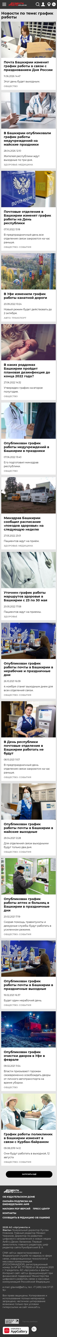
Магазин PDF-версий (16, 1208)
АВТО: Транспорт (15, 318)
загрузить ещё (29, 1174)
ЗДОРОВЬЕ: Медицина (18, 165)
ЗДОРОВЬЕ (10, 616)
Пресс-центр (41, 1208)
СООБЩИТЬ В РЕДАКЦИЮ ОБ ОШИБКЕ (26, 1217)
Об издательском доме (19, 1196)
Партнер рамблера (29, 1321)
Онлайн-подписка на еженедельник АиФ (17, 1203)
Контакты (9, 1213)
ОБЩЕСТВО (11, 86)
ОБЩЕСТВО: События (17, 247)
